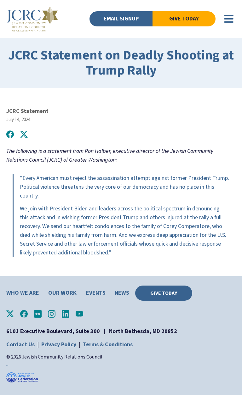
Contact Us (20, 344)
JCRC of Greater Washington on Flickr (38, 314)
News (122, 293)
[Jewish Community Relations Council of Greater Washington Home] (32, 19)
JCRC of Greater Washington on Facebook (24, 314)
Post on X (24, 134)
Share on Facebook (10, 134)
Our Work (62, 293)
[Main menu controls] (229, 19)
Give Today (184, 19)
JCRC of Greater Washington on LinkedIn (65, 314)
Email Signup (121, 19)
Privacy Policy (58, 344)
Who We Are (22, 293)
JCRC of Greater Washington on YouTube (79, 314)
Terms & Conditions (108, 344)
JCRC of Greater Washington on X (10, 314)
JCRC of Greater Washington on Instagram (52, 314)
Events (96, 293)
